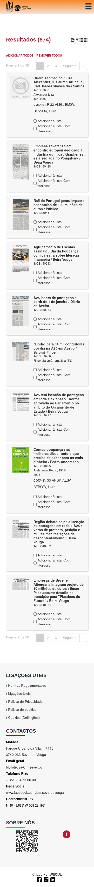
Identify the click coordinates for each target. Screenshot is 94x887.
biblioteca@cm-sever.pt (24, 767)
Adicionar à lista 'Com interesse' (54, 128)
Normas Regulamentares (27, 685)
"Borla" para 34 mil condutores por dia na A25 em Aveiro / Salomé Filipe (59, 348)
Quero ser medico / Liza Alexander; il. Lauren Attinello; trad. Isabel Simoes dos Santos (59, 82)
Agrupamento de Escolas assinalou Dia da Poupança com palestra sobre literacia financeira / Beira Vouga (56, 252)
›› (83, 66)
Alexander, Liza (44, 94)
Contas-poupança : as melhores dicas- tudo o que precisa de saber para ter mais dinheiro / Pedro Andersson (58, 455)
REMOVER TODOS (49, 55)
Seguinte (69, 66)
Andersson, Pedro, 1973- (50, 470)
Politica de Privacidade (25, 701)
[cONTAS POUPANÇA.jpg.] (20, 460)
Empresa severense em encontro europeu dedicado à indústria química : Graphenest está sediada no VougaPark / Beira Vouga (59, 154)
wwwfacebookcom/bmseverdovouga (35, 792)
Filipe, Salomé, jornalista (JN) (53, 360)
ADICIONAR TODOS (20, 55)
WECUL (56, 874)
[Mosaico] (86, 40)
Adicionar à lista (49, 121)
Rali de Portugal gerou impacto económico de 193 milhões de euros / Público (59, 204)
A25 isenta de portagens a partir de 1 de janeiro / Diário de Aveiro (57, 301)
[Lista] (81, 40)
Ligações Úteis (19, 693)
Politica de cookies (22, 709)
